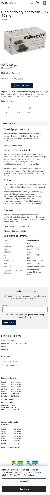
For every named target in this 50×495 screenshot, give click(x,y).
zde (32, 475)
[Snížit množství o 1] (10, 87)
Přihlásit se (9, 322)
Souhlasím (24, 489)
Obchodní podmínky (8, 340)
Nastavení (24, 481)
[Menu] (44, 3)
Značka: (5, 20)
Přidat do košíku (23, 85)
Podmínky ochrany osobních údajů (14, 343)
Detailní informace (8, 101)
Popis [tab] (5, 123)
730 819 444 (9, 365)
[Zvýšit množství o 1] (10, 84)
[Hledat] (31, 3)
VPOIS (3, 346)
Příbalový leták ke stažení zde (15, 231)
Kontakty (4, 349)
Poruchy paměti (33, 240)
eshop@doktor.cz (11, 362)
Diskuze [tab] (12, 123)
